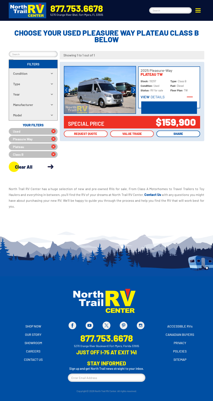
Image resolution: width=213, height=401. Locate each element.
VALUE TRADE (132, 134)
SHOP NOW (33, 326)
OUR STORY (33, 334)
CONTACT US (33, 359)
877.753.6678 (76, 8)
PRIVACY (180, 343)
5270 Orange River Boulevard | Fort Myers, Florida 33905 (106, 346)
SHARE (178, 134)
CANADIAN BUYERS (180, 334)
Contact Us (153, 195)
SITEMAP (179, 359)
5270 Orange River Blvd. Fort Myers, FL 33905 (76, 14)
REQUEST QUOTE (85, 134)
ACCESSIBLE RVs (180, 326)
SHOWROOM (33, 343)
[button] (198, 10)
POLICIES (180, 351)
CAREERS (33, 351)
